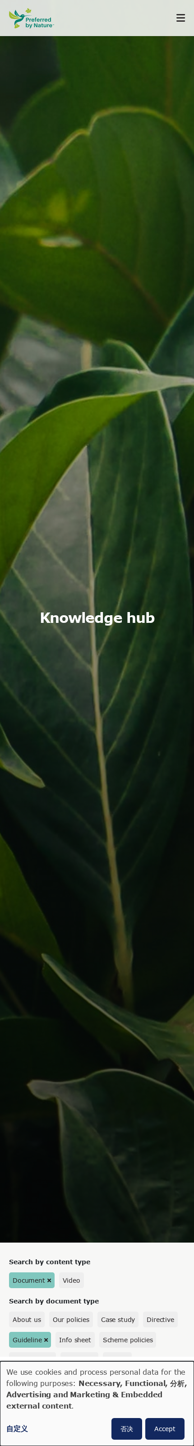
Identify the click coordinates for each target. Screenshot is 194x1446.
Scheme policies (128, 1340)
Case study (118, 1319)
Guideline (27, 1340)
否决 (126, 1428)
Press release (32, 1360)
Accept (165, 1428)
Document (29, 1280)
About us (27, 1319)
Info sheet (75, 1340)
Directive (160, 1319)
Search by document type (54, 1301)
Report (117, 1360)
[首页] (36, 18)
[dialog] (97, 1403)
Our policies (71, 1319)
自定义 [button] (17, 1428)
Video (71, 1280)
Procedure (79, 1360)
